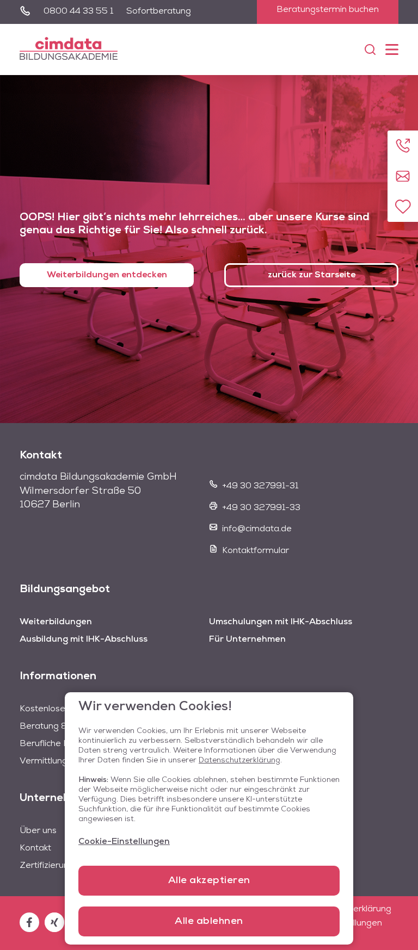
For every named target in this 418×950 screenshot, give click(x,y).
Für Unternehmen (247, 639)
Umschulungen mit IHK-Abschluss (280, 622)
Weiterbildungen (56, 622)
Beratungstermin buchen (327, 9)
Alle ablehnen (209, 922)
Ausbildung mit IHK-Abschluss (83, 639)
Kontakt (35, 848)
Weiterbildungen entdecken (107, 275)
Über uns (38, 831)
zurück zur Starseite (311, 275)
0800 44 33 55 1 (78, 11)
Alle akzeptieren (209, 881)
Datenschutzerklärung (239, 760)
